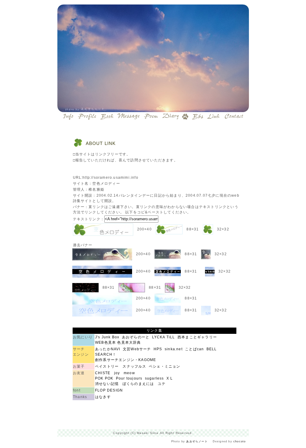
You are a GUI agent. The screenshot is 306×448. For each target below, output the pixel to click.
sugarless (154, 378)
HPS (158, 349)
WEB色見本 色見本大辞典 (118, 342)
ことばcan (194, 349)
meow (129, 373)
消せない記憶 (107, 384)
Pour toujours (129, 378)
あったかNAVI (107, 349)
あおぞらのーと (135, 337)
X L (169, 378)
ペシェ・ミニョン (164, 366)
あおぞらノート (196, 441)
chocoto (239, 441)
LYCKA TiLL (163, 337)
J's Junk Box (107, 337)
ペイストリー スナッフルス (120, 366)
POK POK (104, 378)
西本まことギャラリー (197, 337)
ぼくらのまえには (138, 384)
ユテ (162, 384)
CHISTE (102, 373)
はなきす (103, 397)
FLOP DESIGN (109, 390)
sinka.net (174, 349)
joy (117, 373)
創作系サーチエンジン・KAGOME (125, 360)
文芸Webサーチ (137, 349)
